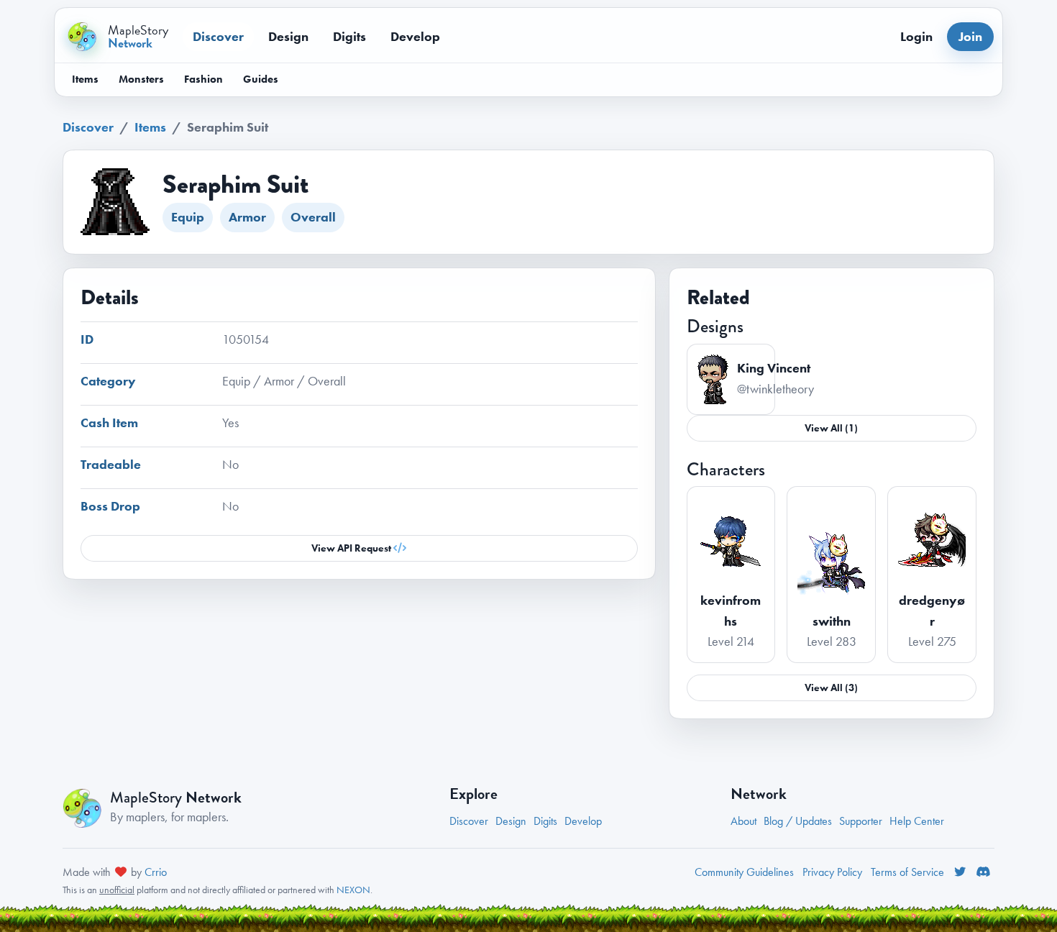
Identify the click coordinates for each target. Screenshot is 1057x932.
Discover (218, 36)
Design (288, 36)
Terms (907, 872)
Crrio (156, 872)
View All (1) (831, 427)
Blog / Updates (798, 820)
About (743, 820)
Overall (313, 217)
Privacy (832, 872)
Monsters (141, 79)
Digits (349, 36)
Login (916, 36)
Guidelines (744, 872)
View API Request (352, 548)
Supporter (860, 820)
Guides (260, 79)
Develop (415, 36)
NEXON (353, 889)
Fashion (203, 79)
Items (85, 79)
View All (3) (831, 687)
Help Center (916, 820)
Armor (247, 217)
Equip (187, 217)
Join (970, 36)
